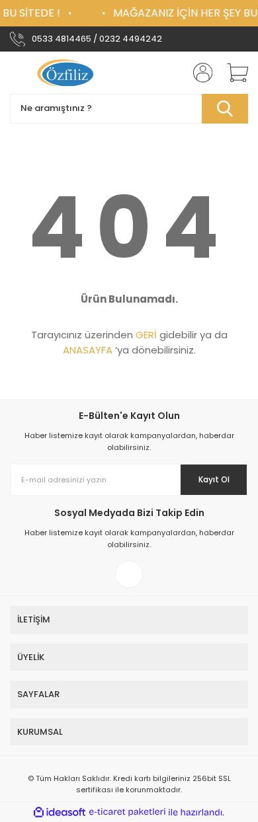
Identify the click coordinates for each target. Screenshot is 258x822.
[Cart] (233, 72)
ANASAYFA (87, 350)
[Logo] (67, 72)
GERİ (146, 335)
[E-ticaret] (127, 812)
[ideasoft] (59, 812)
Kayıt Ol (214, 479)
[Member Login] (198, 72)
